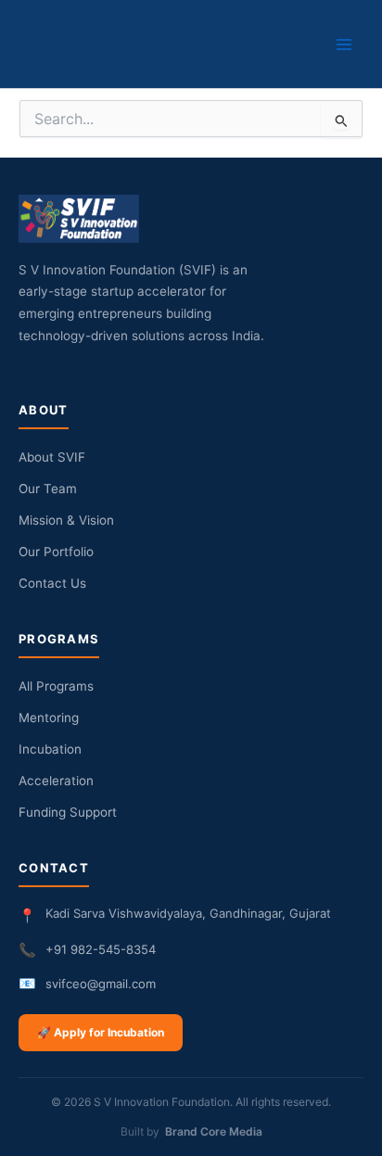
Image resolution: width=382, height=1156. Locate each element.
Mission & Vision (66, 520)
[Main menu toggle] (344, 44)
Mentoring (49, 717)
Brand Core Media (213, 1131)
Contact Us (52, 583)
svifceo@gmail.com (100, 983)
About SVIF (52, 457)
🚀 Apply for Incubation (100, 1032)
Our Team (48, 488)
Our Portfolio (56, 551)
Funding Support (68, 812)
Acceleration (56, 780)
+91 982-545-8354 (100, 949)
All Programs (56, 686)
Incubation (50, 749)
